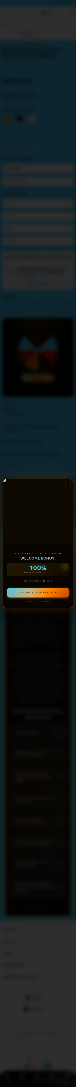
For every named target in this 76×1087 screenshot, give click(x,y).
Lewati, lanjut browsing (38, 601)
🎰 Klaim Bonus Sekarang (38, 592)
